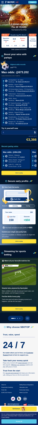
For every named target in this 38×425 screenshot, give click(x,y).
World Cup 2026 (23, 392)
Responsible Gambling (7, 387)
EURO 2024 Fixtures (6, 392)
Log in (32, 2)
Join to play (19, 173)
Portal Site (4, 390)
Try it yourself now (9, 128)
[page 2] (19, 318)
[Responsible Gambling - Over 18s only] (25, 399)
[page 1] (17, 318)
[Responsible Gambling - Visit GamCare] (19, 399)
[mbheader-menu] (2, 2)
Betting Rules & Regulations (26, 384)
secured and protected (12, 373)
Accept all (19, 421)
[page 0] (13, 318)
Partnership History (24, 390)
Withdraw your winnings (18, 365)
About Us (3, 384)
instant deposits (22, 363)
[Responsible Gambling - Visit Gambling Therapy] (13, 399)
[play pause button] (27, 318)
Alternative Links (23, 387)
